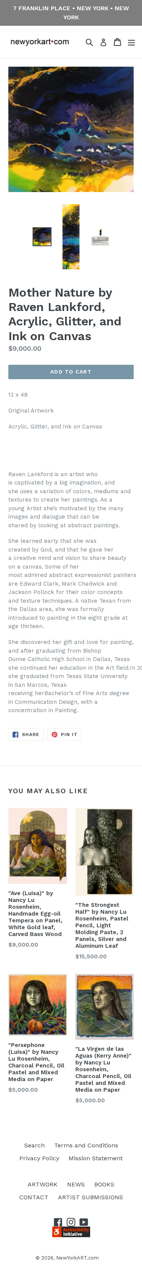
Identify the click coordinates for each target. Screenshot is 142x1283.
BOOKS (104, 1184)
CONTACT (33, 1197)
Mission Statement (96, 1158)
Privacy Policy (39, 1158)
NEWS (76, 1184)
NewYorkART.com (77, 1258)
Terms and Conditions (86, 1145)
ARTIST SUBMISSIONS (90, 1197)
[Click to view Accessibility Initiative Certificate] (71, 1235)
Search (34, 1145)
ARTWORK (43, 1184)
